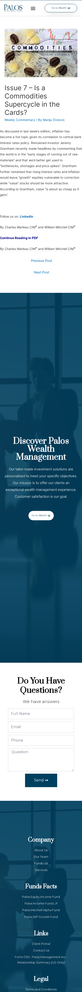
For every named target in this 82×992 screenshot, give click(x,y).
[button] (33, 8)
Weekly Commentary (20, 120)
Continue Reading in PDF (19, 238)
